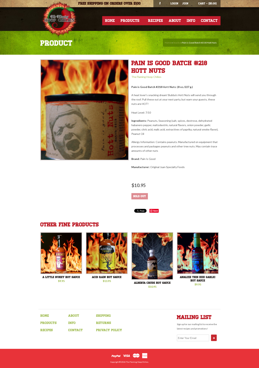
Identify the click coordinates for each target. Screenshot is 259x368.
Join (185, 3)
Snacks (176, 42)
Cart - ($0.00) (207, 3)
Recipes (155, 20)
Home (110, 20)
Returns (103, 323)
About (175, 20)
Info (191, 20)
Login (174, 3)
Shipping (103, 316)
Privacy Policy (109, 330)
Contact (209, 20)
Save (155, 210)
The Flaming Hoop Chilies (146, 76)
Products (130, 20)
